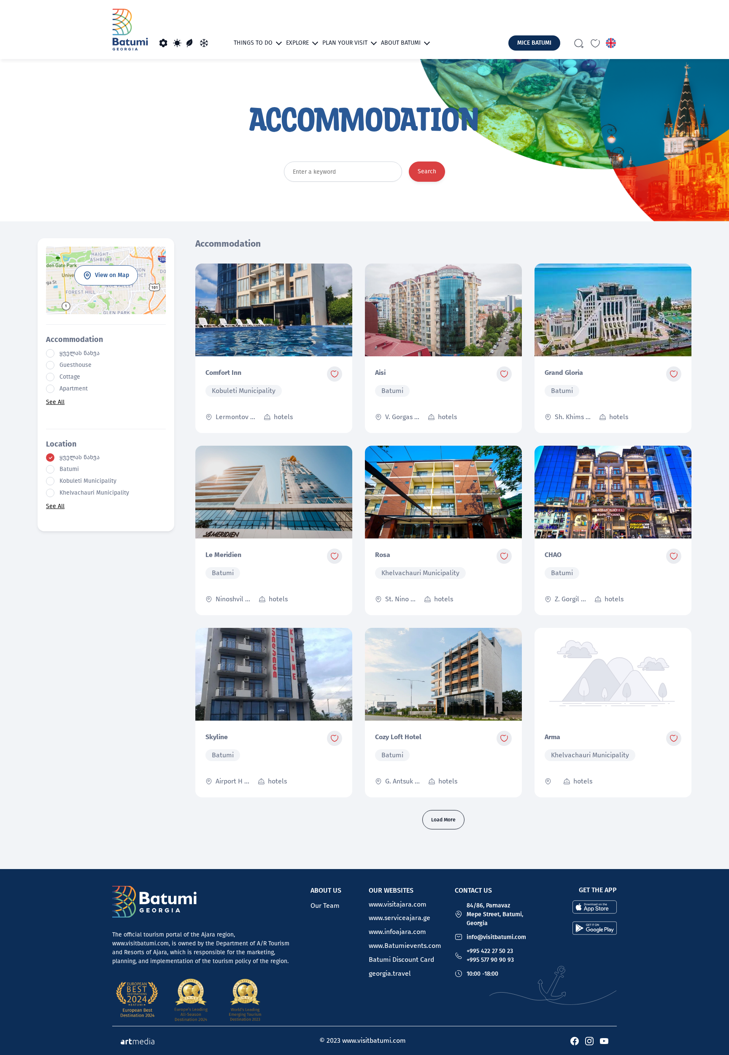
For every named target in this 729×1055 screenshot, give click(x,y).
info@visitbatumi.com (496, 937)
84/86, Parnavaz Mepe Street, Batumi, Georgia (495, 914)
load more (443, 820)
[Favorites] (595, 43)
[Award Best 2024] (137, 1000)
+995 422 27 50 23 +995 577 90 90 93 (490, 955)
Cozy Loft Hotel (398, 737)
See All (55, 402)
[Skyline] (273, 674)
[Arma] (613, 674)
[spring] (163, 43)
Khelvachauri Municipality (94, 493)
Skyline (216, 737)
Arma (552, 737)
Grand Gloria (564, 373)
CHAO (553, 555)
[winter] (204, 43)
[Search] (579, 43)
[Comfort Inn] (273, 310)
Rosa (382, 555)
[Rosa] (443, 492)
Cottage (69, 377)
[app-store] (594, 906)
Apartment (73, 389)
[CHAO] (613, 492)
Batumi (69, 469)
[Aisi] (443, 310)
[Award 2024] (191, 1000)
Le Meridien (223, 555)
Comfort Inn (223, 373)
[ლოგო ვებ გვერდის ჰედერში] (130, 29)
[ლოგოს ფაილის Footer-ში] (154, 902)
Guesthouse (75, 365)
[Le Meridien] (273, 492)
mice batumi (534, 42)
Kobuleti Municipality (87, 481)
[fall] (190, 43)
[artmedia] (137, 1040)
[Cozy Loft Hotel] (443, 674)
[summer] (177, 43)
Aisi (380, 373)
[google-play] (594, 927)
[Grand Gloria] (613, 310)
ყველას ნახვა (79, 353)
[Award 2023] (245, 1000)
